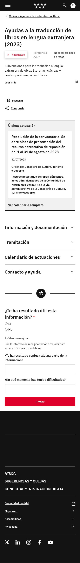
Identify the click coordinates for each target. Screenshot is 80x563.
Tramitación (17, 242)
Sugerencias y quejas (25, 481)
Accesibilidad (13, 519)
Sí (9, 324)
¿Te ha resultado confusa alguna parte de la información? (36, 357)
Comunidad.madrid (17, 503)
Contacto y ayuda (23, 271)
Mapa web (11, 511)
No (10, 329)
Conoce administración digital (35, 489)
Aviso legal (11, 526)
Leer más (10, 82)
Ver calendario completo (25, 205)
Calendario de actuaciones (32, 257)
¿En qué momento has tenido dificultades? (35, 379)
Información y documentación (36, 227)
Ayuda (10, 473)
